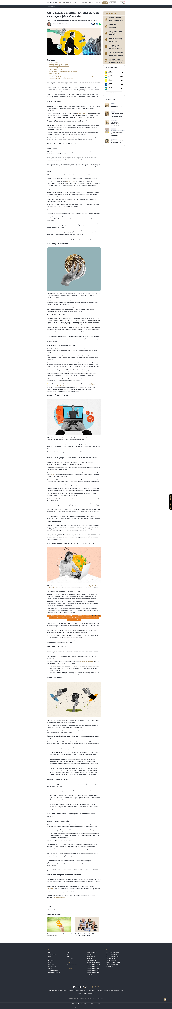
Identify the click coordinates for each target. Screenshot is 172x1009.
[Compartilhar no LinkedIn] (97, 24)
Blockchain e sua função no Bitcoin (58, 64)
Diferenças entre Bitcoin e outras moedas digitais (63, 71)
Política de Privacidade (73, 998)
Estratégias (52, 909)
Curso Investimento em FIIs (111, 954)
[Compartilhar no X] (94, 24)
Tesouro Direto (51, 960)
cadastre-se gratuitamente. (60, 897)
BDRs (49, 958)
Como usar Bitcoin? (54, 75)
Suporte (94, 998)
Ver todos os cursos (110, 966)
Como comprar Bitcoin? (55, 73)
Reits (68, 954)
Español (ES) (90, 1003)
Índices (49, 962)
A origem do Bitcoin (54, 68)
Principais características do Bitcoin (59, 66)
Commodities (70, 958)
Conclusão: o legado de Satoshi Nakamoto (61, 79)
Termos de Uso (83, 998)
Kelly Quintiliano (57, 25)
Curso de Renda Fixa (110, 958)
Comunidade (98, 2)
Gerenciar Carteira (90, 954)
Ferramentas (84, 2)
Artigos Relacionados (54, 914)
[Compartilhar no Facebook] (92, 24)
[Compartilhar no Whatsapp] (100, 24)
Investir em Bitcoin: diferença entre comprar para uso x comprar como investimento (72, 77)
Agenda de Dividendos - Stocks (93, 968)
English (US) (83, 1003)
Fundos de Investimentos (53, 970)
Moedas (68, 956)
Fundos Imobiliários (52, 954)
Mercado (68, 2)
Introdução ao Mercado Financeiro (113, 962)
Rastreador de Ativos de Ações (93, 962)
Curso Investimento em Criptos (112, 956)
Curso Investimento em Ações (112, 952)
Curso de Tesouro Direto (111, 960)
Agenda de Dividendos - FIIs (92, 966)
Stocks (68, 952)
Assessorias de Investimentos (54, 972)
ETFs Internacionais (52, 966)
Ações (74, 2)
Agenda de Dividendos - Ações (93, 964)
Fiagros (49, 956)
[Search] (64, 2)
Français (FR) (97, 1003)
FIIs (78, 2)
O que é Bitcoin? (53, 62)
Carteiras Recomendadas (92, 952)
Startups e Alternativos (72, 964)
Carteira (114, 2)
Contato (89, 998)
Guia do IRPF (89, 974)
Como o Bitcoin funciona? (56, 69)
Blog (68, 971)
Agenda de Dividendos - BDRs (93, 972)
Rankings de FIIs (90, 958)
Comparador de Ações (91, 960)
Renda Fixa (50, 968)
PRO (106, 2)
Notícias (91, 2)
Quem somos (100, 998)
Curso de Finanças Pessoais (112, 964)
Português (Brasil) (75, 1003)
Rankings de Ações (91, 956)
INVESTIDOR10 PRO (170, 500)
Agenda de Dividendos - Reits (93, 970)
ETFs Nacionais (51, 964)
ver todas (113, 93)
